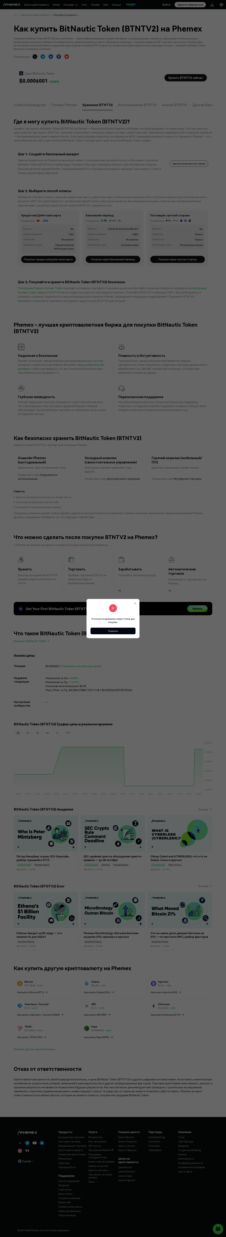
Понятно (113, 630)
